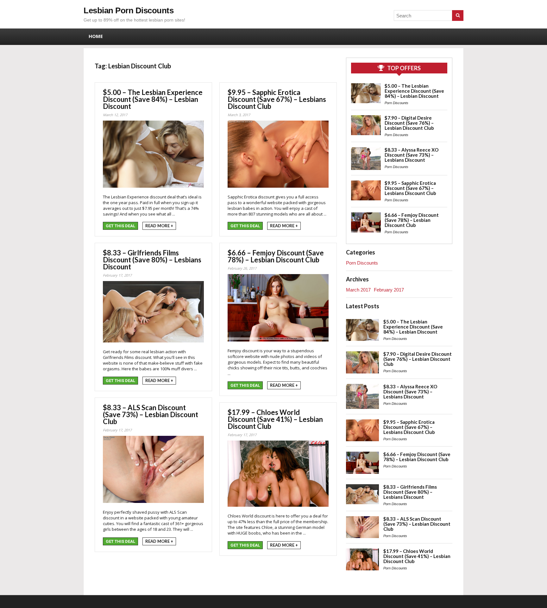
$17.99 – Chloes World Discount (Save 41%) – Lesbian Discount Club (275, 419)
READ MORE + (159, 225)
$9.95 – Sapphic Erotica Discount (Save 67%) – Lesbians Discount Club (277, 99)
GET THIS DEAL (120, 225)
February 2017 (389, 289)
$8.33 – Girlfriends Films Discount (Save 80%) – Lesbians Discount (152, 259)
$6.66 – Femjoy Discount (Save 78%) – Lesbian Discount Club (276, 256)
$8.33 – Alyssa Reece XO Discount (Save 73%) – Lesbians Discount (411, 155)
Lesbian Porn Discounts (128, 10)
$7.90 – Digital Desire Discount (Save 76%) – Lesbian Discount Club (409, 123)
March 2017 (358, 289)
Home (96, 36)
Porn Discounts (396, 103)
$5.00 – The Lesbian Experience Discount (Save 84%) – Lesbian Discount (153, 99)
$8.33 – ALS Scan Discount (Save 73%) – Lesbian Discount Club (150, 414)
